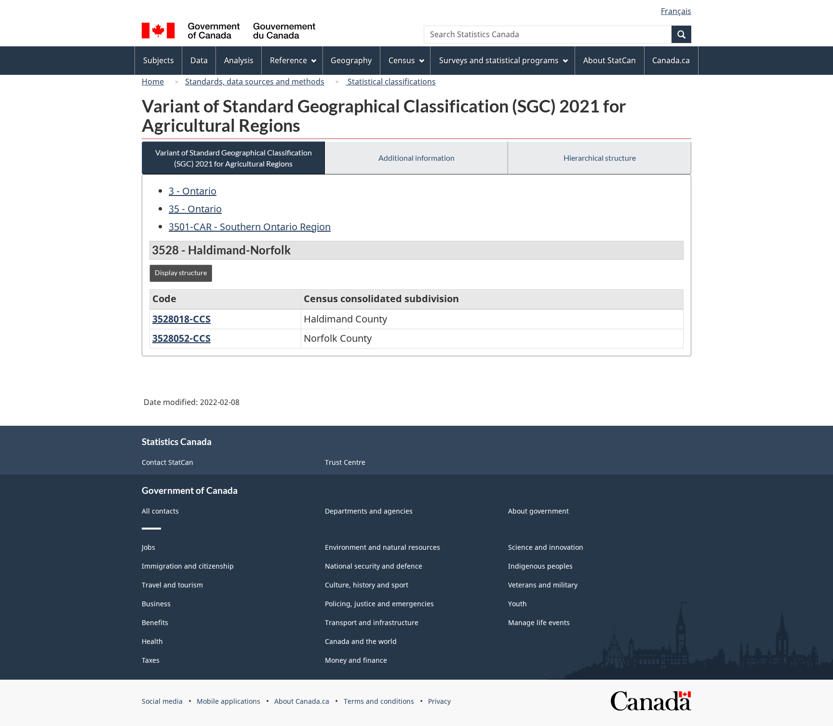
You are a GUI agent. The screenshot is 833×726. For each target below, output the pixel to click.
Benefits (155, 622)
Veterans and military (543, 584)
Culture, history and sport (366, 584)
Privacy (439, 701)
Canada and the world (361, 641)
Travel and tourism (172, 584)
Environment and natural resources (382, 547)
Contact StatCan (167, 462)
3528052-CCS (181, 338)
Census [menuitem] (402, 60)
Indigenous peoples (540, 566)
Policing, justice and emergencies (379, 603)
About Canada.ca (301, 701)
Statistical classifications (391, 81)
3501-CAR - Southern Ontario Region (250, 226)
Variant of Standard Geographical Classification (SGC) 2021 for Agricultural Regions (233, 158)
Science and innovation (545, 547)
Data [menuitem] (199, 60)
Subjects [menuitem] (158, 60)
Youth (517, 603)
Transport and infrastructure (371, 622)
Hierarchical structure (600, 157)
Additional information (416, 157)
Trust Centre (345, 462)
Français (676, 11)
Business (156, 603)
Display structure (181, 272)
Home (153, 81)
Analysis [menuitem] (239, 60)
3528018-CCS (181, 318)
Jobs (148, 547)
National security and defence (373, 566)
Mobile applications (228, 701)
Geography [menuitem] (351, 60)
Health (152, 641)
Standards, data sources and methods (254, 81)
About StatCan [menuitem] (609, 60)
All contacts (160, 511)
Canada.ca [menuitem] (671, 60)
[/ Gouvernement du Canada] (228, 32)
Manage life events (539, 622)
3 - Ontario (192, 190)
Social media (162, 701)
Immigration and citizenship (188, 566)
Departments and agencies (369, 511)
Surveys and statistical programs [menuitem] (499, 60)
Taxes (151, 660)
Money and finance (356, 660)
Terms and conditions (379, 701)
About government (538, 511)
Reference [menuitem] (288, 60)
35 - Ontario (195, 208)
